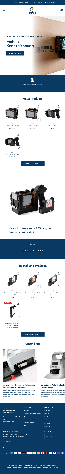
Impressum (47, 423)
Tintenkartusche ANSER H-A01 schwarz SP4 (12, 294)
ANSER (12, 124)
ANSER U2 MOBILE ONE (12, 154)
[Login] (57, 10)
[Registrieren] (28, 441)
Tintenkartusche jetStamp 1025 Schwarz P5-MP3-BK (12, 324)
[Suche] (7, 10)
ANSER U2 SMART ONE (12, 126)
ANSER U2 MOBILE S (52, 126)
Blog (25, 425)
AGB (45, 420)
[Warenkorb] (61, 10)
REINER (12, 321)
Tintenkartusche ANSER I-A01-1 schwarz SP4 (52, 294)
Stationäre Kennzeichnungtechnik (30, 418)
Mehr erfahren (15, 53)
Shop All (26, 410)
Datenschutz (47, 426)
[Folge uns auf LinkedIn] (51, 436)
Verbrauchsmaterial (29, 422)
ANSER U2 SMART (32, 126)
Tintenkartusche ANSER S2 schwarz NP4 (32, 294)
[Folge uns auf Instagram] (46, 436)
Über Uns (46, 414)
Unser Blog (47, 410)
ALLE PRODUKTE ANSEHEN (33, 334)
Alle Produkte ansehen (33, 163)
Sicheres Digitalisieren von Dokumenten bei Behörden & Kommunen (19, 386)
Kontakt (46, 417)
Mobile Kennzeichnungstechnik (32, 414)
